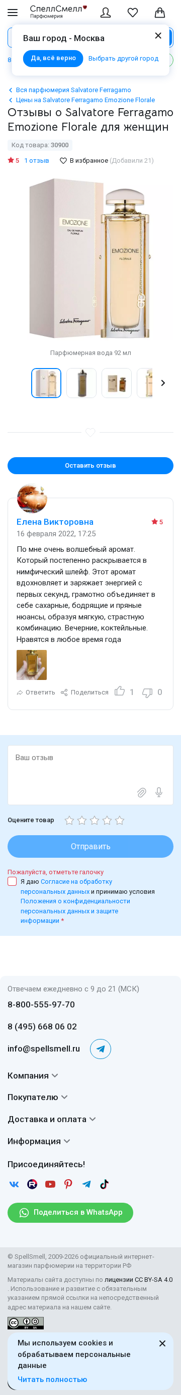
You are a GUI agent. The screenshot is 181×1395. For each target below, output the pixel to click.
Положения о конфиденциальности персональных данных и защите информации (75, 910)
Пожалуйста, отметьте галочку (56, 872)
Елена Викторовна (55, 522)
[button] (18, 383)
